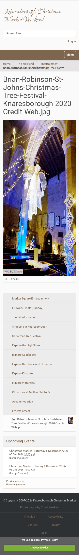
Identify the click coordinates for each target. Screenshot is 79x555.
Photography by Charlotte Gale (39, 507)
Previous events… (15, 481)
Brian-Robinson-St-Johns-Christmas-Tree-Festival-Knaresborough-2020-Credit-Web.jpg (37, 423)
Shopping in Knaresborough (29, 326)
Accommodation (22, 401)
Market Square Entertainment (30, 298)
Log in (72, 41)
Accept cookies (40, 547)
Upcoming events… (16, 484)
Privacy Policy (49, 539)
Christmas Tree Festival (26, 336)
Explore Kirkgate (22, 373)
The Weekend (25, 63)
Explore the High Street (26, 345)
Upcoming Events (20, 441)
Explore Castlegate (24, 354)
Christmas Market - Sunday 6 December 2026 (37, 466)
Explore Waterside (23, 382)
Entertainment (50, 63)
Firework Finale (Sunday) (27, 307)
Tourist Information (24, 317)
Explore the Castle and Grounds (32, 364)
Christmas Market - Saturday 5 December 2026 (38, 450)
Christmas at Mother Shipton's (31, 392)
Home (7, 63)
